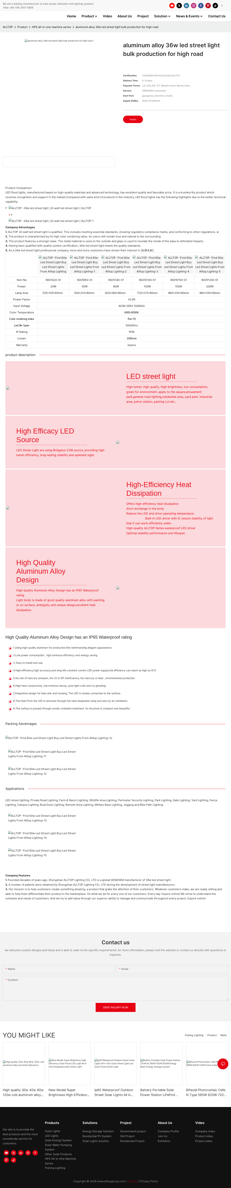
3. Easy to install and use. (28, 662)
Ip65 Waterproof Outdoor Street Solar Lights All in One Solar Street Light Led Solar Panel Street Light (114, 1092)
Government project (133, 1131)
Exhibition (164, 1141)
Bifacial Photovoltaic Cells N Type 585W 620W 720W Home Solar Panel (206, 1092)
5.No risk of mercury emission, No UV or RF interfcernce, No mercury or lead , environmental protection (74, 678)
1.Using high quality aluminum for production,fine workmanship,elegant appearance (62, 647)
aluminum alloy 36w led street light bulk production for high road (117, 27)
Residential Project (132, 1141)
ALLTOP (8, 27)
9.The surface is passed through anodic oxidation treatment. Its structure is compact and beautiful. (71, 708)
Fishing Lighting (194, 1035)
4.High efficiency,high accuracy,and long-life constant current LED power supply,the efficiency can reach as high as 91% (84, 670)
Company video (205, 1131)
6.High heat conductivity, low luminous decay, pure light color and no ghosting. (59, 685)
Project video (203, 1141)
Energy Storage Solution (98, 1131)
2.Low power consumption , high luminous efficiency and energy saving (55, 655)
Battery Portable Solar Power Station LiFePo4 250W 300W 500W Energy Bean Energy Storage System (160, 1092)
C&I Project (127, 1136)
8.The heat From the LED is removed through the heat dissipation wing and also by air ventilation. (70, 700)
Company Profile (168, 1131)
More (223, 1035)
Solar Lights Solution (95, 1141)
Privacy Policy (149, 1181)
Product (22, 27)
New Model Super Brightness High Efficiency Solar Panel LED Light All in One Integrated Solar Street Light (69, 1092)
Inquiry (133, 119)
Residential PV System (96, 1136)
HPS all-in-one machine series (51, 27)
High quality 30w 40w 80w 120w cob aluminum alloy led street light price (23, 1092)
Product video (204, 1136)
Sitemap (132, 1181)
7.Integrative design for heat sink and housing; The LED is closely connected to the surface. (67, 693)
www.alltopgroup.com (111, 1181)
